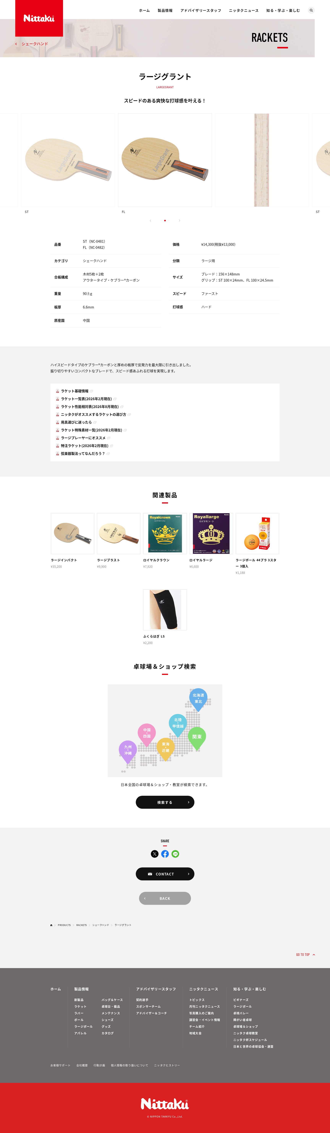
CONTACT (165, 873)
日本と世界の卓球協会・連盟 (253, 1046)
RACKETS (81, 925)
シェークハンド (35, 44)
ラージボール (83, 1026)
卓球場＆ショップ (245, 1026)
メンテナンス (111, 1013)
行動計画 (99, 1065)
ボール (79, 1019)
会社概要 (82, 1065)
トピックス (197, 999)
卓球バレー (241, 1013)
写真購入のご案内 (201, 1013)
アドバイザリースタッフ (201, 10)
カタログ (108, 1033)
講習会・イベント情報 (204, 1019)
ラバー (79, 1013)
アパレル (80, 1033)
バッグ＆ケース (112, 999)
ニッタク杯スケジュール (250, 1039)
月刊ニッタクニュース (204, 1006)
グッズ (106, 1026)
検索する (164, 802)
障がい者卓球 (242, 1019)
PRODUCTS (64, 925)
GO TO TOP (303, 954)
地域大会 (195, 1033)
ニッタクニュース (244, 10)
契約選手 (142, 999)
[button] (150, 220)
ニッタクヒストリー (167, 1065)
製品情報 (165, 10)
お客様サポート (60, 1065)
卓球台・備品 (111, 1006)
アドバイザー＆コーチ (151, 1013)
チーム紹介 (197, 1026)
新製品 (79, 999)
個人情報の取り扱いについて (130, 1065)
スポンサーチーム (148, 1006)
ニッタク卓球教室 (245, 1033)
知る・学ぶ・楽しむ (283, 10)
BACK (165, 898)
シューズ (108, 1019)
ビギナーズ (241, 999)
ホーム (144, 10)
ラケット (80, 1006)
